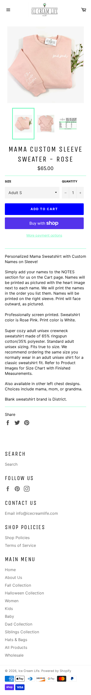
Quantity (69, 181)
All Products (16, 647)
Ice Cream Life (28, 671)
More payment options (44, 235)
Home (10, 569)
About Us (13, 577)
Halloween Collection (24, 593)
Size (8, 181)
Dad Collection (18, 624)
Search (11, 464)
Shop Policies (17, 537)
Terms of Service (20, 545)
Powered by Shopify (56, 671)
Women (11, 600)
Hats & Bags (16, 639)
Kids (9, 608)
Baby (9, 616)
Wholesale (14, 655)
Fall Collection (18, 585)
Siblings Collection (22, 631)
